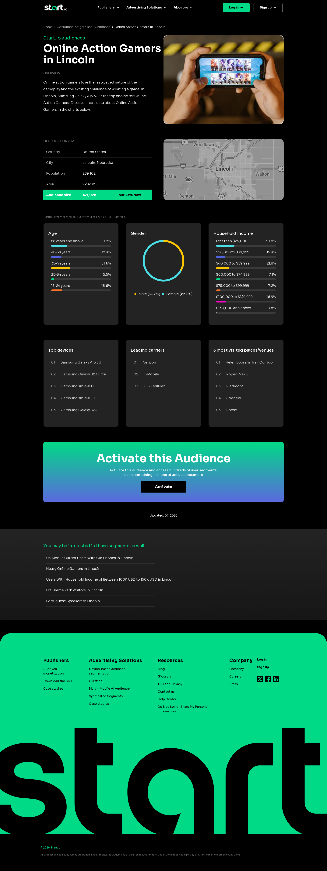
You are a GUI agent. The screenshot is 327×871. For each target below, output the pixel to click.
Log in (234, 7)
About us (181, 7)
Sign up (266, 7)
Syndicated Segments (106, 696)
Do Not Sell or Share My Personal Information (183, 709)
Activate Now (130, 195)
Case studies (53, 689)
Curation (95, 681)
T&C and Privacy (170, 684)
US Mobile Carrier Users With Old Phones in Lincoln (89, 558)
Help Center (167, 699)
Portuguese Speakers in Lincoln (73, 601)
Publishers (106, 7)
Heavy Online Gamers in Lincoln (73, 569)
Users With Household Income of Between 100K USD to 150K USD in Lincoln (110, 579)
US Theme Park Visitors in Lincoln (74, 590)
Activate (163, 486)
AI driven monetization (53, 671)
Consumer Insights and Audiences (83, 27)
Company (236, 669)
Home (48, 27)
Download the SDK (57, 681)
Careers (235, 676)
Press (233, 684)
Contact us (166, 692)
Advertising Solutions (144, 7)
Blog (161, 669)
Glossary (164, 676)
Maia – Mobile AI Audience (109, 689)
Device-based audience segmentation (107, 671)
